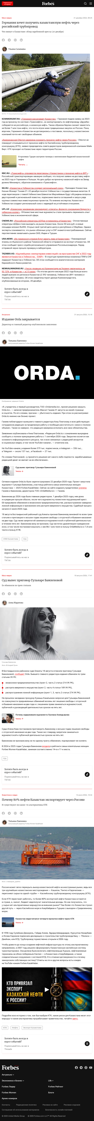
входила (46, 746)
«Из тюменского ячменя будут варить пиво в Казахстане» (42, 239)
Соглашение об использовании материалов (20, 1110)
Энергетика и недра (9, 795)
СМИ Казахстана (10, 539)
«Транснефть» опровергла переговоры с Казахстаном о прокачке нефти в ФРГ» (49, 173)
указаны (83, 488)
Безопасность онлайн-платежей (58, 1110)
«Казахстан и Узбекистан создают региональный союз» (36, 188)
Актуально (6, 315)
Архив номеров (9, 1098)
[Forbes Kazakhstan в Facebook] (76, 1067)
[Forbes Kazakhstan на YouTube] (90, 1067)
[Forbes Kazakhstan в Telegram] (81, 1067)
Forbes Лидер (8, 1086)
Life (50, 1080)
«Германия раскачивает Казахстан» (38, 119)
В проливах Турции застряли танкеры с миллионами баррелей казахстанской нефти (54, 158)
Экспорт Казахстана (32, 1028)
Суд (24, 539)
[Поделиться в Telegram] (9, 40)
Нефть (15, 1028)
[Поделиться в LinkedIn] (21, 40)
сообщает (19, 674)
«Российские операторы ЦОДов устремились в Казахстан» (42, 221)
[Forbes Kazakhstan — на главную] (48, 3)
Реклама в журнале (72, 1105)
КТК (5, 1028)
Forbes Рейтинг (55, 1086)
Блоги (51, 1092)
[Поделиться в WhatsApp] (15, 40)
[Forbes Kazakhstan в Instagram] (85, 1067)
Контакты (6, 1105)
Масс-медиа (7, 18)
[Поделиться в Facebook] (3, 40)
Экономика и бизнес (12, 1080)
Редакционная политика (26, 1105)
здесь (75, 1018)
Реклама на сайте (50, 1105)
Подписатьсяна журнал (7, 3)
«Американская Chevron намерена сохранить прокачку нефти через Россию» (39, 140)
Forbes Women (9, 1092)
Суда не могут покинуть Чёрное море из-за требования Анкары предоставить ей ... (24, 164)
